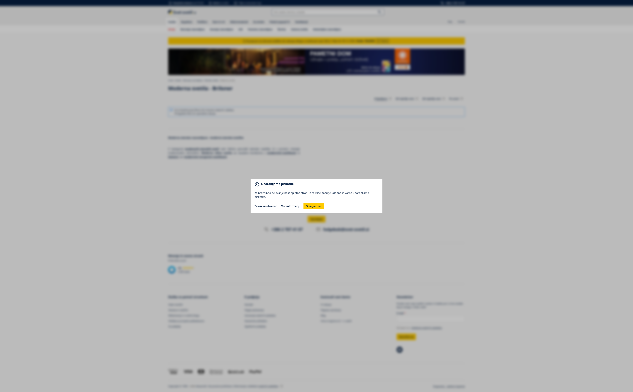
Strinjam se (313, 206)
